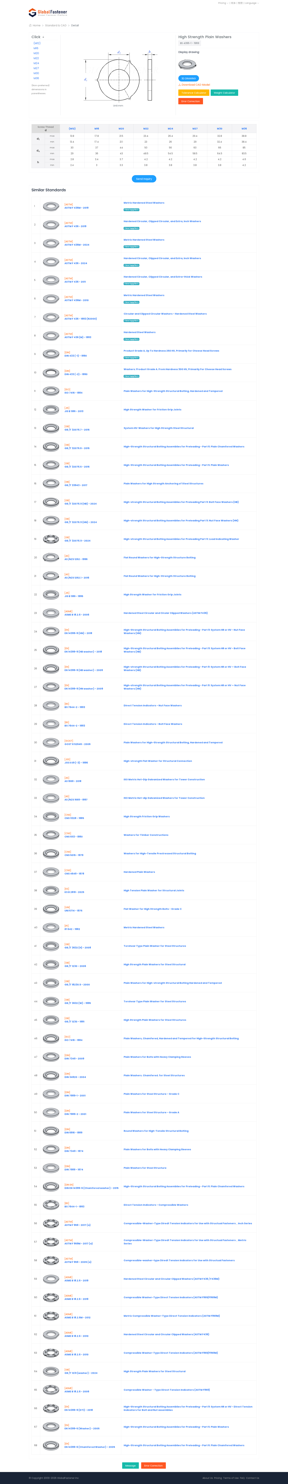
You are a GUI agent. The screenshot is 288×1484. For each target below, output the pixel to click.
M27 (36, 68)
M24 (36, 63)
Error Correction (191, 101)
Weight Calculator (224, 92)
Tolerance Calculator (194, 92)
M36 (36, 78)
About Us (207, 1478)
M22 (36, 58)
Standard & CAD (55, 25)
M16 (36, 48)
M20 (36, 53)
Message (130, 1465)
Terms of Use (231, 1478)
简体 (233, 3)
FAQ (242, 1478)
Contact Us (252, 1478)
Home (36, 25)
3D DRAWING (189, 78)
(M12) (37, 43)
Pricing (222, 3)
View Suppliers (131, 209)
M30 (36, 73)
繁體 (240, 3)
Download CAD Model (196, 85)
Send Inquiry (144, 179)
